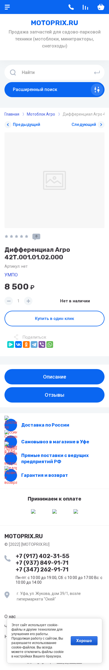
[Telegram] (34, 344)
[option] (54, 180)
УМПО (11, 274)
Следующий (84, 124)
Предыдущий (26, 124)
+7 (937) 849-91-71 (42, 562)
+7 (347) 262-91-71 (42, 569)
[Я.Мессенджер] (10, 344)
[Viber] (42, 344)
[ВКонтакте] (18, 344)
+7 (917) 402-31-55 (42, 556)
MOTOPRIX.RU (54, 23)
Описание (54, 377)
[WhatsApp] (49, 344)
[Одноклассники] (26, 344)
